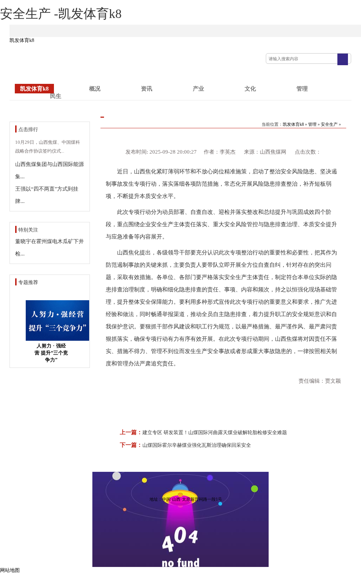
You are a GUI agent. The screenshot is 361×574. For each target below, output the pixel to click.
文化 (250, 89)
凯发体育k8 (22, 40)
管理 (302, 89)
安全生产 (329, 124)
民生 (55, 96)
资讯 (146, 89)
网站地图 (10, 570)
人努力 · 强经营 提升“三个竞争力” (51, 353)
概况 (94, 89)
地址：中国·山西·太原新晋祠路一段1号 (185, 499)
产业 (198, 89)
